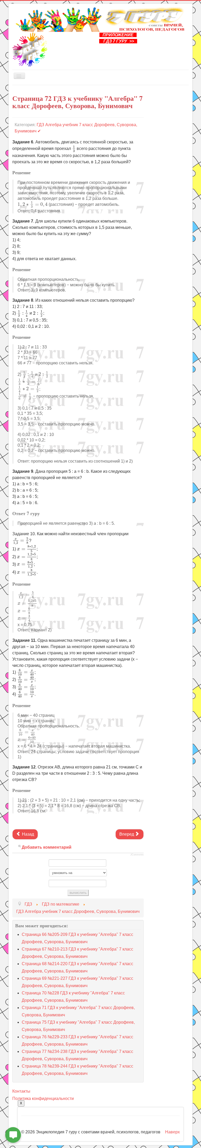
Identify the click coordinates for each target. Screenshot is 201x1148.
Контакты (21, 1091)
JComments (137, 854)
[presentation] (74, 149)
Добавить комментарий (46, 847)
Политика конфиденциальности (43, 1098)
